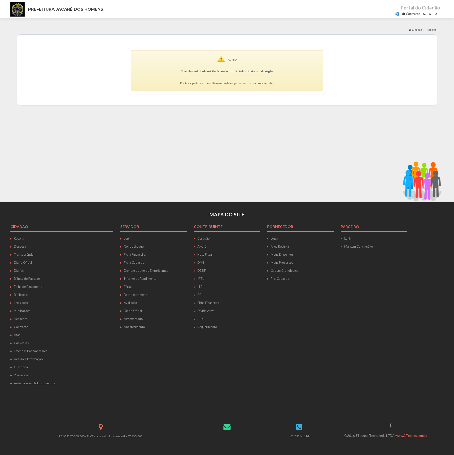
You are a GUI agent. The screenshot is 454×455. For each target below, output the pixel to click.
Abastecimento (134, 327)
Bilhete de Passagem (28, 278)
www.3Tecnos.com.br (411, 435)
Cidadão (416, 29)
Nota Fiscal (205, 254)
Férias (128, 287)
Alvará (201, 246)
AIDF (201, 319)
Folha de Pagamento (28, 287)
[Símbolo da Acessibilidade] (397, 14)
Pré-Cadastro (280, 278)
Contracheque (134, 246)
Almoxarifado (133, 319)
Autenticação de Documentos (34, 383)
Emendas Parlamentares (30, 351)
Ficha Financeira (135, 254)
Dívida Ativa (205, 311)
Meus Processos (282, 262)
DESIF (201, 270)
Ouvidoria (21, 367)
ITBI (200, 287)
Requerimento (207, 327)
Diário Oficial (23, 262)
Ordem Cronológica (284, 270)
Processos (21, 375)
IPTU (201, 278)
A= (425, 14)
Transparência (24, 254)
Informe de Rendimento (140, 278)
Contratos (21, 327)
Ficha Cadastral (134, 262)
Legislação (21, 303)
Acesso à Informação (28, 359)
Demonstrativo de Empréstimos (146, 270)
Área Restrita (280, 246)
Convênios (21, 343)
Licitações (20, 319)
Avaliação (130, 303)
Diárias (19, 270)
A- (437, 14)
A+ (431, 14)
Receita (19, 238)
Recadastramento (136, 295)
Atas (17, 335)
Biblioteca (21, 295)
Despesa (20, 246)
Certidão (203, 238)
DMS (200, 262)
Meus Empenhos (282, 254)
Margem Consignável (358, 246)
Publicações (22, 311)
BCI (199, 295)
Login (127, 238)
